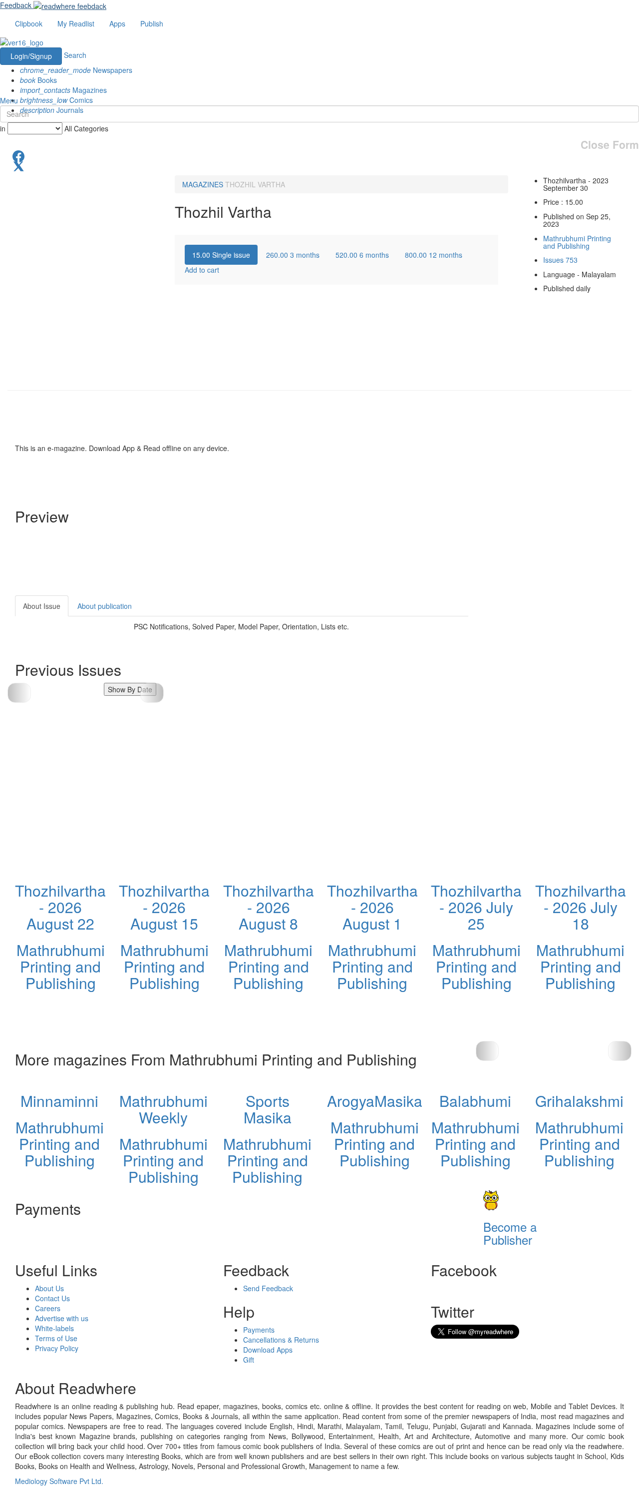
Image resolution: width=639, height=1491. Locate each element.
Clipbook (28, 23)
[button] (152, 693)
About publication (104, 606)
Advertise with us (61, 1318)
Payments (259, 1330)
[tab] (221, 255)
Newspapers (76, 70)
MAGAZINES (202, 184)
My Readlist (75, 23)
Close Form (610, 144)
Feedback (15, 5)
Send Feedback (268, 1288)
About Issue (41, 606)
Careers (47, 1308)
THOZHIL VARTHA (255, 184)
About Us (49, 1288)
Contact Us (52, 1298)
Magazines (63, 90)
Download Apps (268, 1350)
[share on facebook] (319, 155)
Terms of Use (56, 1338)
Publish (151, 23)
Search (75, 55)
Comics (56, 100)
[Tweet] (319, 165)
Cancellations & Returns (281, 1340)
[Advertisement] (558, 657)
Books (38, 80)
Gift (248, 1360)
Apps (117, 23)
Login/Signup (31, 56)
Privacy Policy (56, 1348)
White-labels (54, 1328)
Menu (9, 100)
